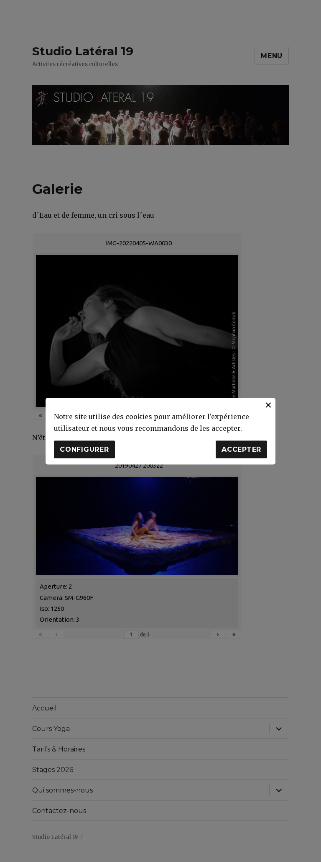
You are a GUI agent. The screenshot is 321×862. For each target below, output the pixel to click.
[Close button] (268, 405)
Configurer (84, 449)
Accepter (241, 449)
